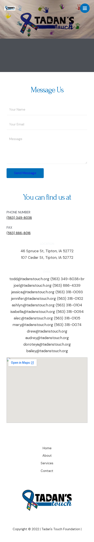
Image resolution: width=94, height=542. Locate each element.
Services (47, 463)
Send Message (25, 173)
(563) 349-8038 (19, 218)
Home (47, 448)
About (47, 456)
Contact (47, 471)
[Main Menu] (85, 8)
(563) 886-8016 (19, 233)
